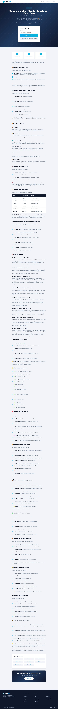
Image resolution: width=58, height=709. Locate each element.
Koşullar (54, 707)
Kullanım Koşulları (48, 696)
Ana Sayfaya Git (28, 678)
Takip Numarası (22, 30)
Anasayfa (42, 1)
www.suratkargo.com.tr (24, 350)
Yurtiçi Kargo (18, 661)
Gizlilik (51, 707)
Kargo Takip (48, 1)
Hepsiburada (37, 698)
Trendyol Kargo (37, 694)
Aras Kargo (29, 658)
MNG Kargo (40, 658)
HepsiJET (29, 664)
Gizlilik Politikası (48, 694)
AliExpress (36, 701)
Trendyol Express (18, 664)
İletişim (53, 1)
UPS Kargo (40, 661)
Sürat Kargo (29, 661)
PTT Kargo (18, 658)
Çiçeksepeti (37, 699)
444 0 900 (23, 343)
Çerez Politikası (48, 698)
